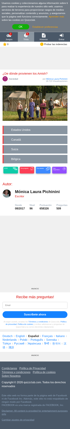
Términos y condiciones (38, 322)
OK (21, 26)
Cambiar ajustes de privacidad (18, 420)
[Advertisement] (35, 253)
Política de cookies (25, 324)
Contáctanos (9, 368)
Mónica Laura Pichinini (56, 79)
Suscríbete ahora (35, 314)
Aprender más (56, 16)
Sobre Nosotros (11, 375)
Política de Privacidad (32, 368)
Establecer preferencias (45, 26)
